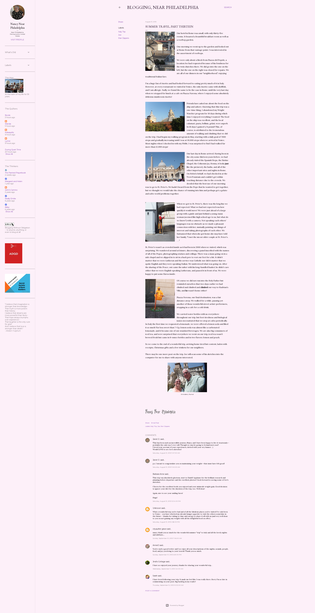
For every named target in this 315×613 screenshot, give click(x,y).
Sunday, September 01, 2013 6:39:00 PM (167, 555)
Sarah (155, 576)
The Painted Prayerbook (15, 173)
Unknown (157, 508)
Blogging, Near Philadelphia (163, 7)
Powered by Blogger (177, 605)
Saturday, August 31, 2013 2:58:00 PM (166, 522)
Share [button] (120, 22)
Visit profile (17, 40)
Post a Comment (152, 591)
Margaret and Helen (13, 181)
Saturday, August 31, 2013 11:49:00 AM (166, 467)
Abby (7, 207)
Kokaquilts (9, 132)
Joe (119, 35)
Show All (9, 154)
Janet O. (156, 439)
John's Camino (11, 190)
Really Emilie (10, 198)
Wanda (8, 124)
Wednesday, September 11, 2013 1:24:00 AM (168, 569)
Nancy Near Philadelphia (17, 26)
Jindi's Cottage (159, 561)
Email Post (155, 423)
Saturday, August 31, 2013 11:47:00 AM (166, 453)
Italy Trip (122, 32)
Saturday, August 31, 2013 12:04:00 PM (167, 501)
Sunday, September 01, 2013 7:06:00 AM (167, 538)
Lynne (7, 141)
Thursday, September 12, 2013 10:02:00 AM (168, 585)
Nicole (7, 115)
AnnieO (156, 545)
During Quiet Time (13, 150)
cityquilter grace (159, 529)
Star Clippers (123, 38)
